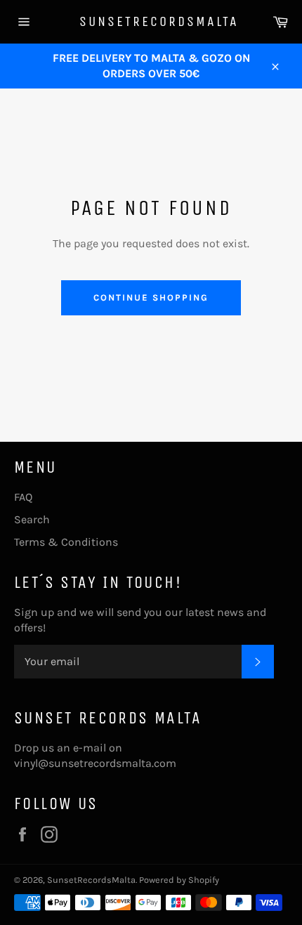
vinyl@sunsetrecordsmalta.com (95, 763)
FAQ (23, 497)
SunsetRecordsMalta (151, 21)
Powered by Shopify (179, 879)
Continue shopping (150, 297)
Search (32, 519)
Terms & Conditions (66, 542)
